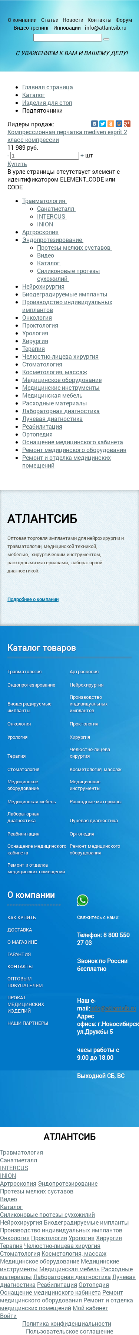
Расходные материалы (54, 403)
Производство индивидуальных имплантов (89, 704)
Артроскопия (40, 232)
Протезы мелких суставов (74, 247)
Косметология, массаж (54, 372)
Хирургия (35, 341)
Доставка (19, 929)
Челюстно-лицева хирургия (60, 356)
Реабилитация (42, 426)
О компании (22, 19)
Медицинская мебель (52, 395)
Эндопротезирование (52, 239)
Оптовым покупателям (25, 982)
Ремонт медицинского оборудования (74, 450)
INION (45, 224)
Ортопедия (37, 434)
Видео (46, 255)
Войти (8, 1315)
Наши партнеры (27, 1023)
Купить (17, 163)
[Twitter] (102, 123)
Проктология (40, 325)
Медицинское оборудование (62, 379)
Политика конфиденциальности (66, 1323)
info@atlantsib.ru (105, 27)
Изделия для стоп (47, 102)
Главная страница (47, 87)
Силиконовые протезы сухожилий (68, 274)
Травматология (44, 201)
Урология (35, 333)
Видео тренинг (31, 27)
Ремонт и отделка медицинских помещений (36, 868)
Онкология (37, 317)
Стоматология (42, 364)
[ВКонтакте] (94, 123)
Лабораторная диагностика (61, 411)
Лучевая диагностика (52, 418)
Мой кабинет (90, 1308)
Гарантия (19, 954)
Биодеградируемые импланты (64, 294)
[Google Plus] (127, 123)
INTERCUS (52, 216)
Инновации (67, 27)
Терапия (33, 348)
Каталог (33, 95)
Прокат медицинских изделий (25, 1004)
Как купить (21, 917)
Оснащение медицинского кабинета (72, 442)
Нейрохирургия (43, 286)
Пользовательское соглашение (69, 1331)
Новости (73, 19)
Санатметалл (56, 208)
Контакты (99, 19)
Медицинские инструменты (61, 387)
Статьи (50, 19)
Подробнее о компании (33, 599)
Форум (124, 19)
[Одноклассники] (110, 123)
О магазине (22, 942)
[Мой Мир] (119, 123)
